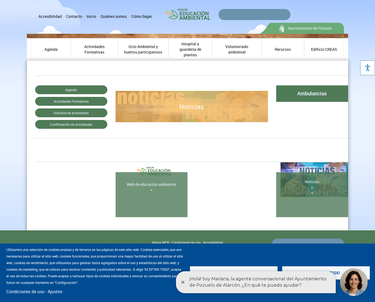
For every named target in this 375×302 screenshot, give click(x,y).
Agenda (51, 49)
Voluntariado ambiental (236, 49)
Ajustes (55, 292)
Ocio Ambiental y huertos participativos (143, 49)
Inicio (91, 16)
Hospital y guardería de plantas (190, 49)
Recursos (283, 49)
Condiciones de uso (186, 242)
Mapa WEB (160, 242)
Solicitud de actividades (71, 113)
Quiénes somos (113, 16)
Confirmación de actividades (71, 124)
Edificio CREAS (324, 49)
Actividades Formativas (94, 49)
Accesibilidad (50, 16)
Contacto (74, 16)
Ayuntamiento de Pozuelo (310, 28)
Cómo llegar (141, 16)
